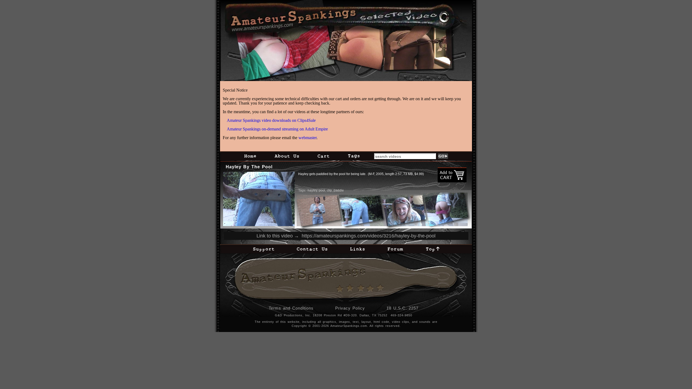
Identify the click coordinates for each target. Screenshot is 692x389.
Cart (323, 155)
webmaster (307, 137)
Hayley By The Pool (249, 167)
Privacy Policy (350, 308)
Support (263, 248)
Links (357, 248)
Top (432, 248)
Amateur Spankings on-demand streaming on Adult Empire (277, 129)
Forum (395, 248)
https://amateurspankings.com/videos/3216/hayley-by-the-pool (368, 236)
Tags (353, 155)
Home (250, 155)
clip (329, 190)
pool (322, 190)
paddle (339, 190)
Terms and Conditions (291, 308)
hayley (312, 190)
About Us (287, 155)
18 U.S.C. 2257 (402, 308)
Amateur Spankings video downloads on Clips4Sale (271, 120)
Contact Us (312, 248)
